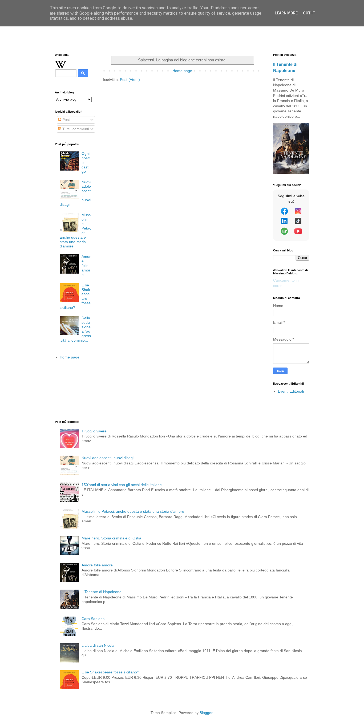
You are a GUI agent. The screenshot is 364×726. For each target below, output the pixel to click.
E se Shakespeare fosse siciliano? (110, 672)
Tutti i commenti (75, 129)
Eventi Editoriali (291, 391)
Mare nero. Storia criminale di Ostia (111, 538)
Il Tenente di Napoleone (102, 592)
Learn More (286, 13)
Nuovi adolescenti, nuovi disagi (108, 458)
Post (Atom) (130, 79)
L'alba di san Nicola (98, 645)
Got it (309, 13)
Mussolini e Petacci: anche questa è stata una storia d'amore (133, 511)
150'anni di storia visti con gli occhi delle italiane (122, 485)
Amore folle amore (86, 265)
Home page (182, 71)
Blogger (206, 713)
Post (65, 119)
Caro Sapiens (93, 619)
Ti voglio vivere (94, 431)
